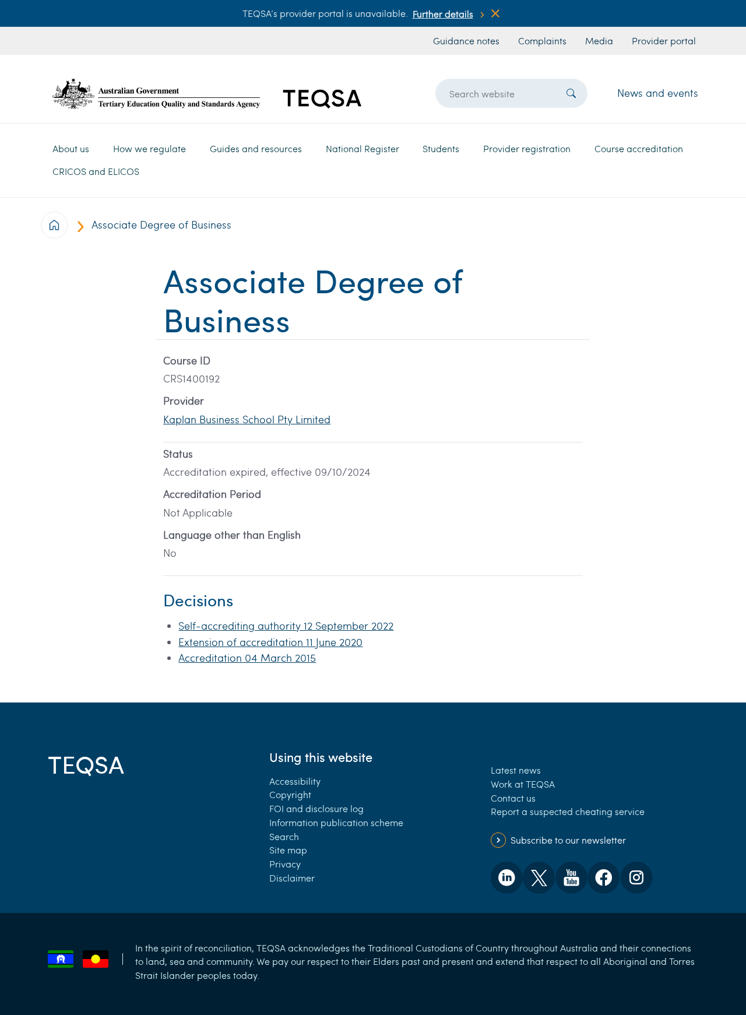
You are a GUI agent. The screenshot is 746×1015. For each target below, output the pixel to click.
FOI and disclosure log (316, 808)
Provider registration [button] (527, 148)
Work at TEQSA (523, 784)
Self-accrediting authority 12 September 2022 (285, 626)
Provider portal (664, 40)
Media (599, 40)
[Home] (206, 93)
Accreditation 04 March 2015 (247, 658)
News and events (657, 93)
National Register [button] (362, 148)
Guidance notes (466, 40)
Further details (443, 14)
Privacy (285, 864)
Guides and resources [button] (256, 148)
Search (284, 836)
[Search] (571, 93)
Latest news (516, 770)
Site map (288, 850)
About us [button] (70, 148)
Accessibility (295, 781)
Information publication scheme (336, 822)
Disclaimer (292, 878)
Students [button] (441, 148)
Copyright (290, 794)
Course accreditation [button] (638, 148)
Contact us (513, 798)
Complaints (542, 40)
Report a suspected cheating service (568, 811)
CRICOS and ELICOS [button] (95, 171)
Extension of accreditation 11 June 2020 (270, 642)
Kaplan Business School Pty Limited (246, 419)
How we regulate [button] (149, 148)
